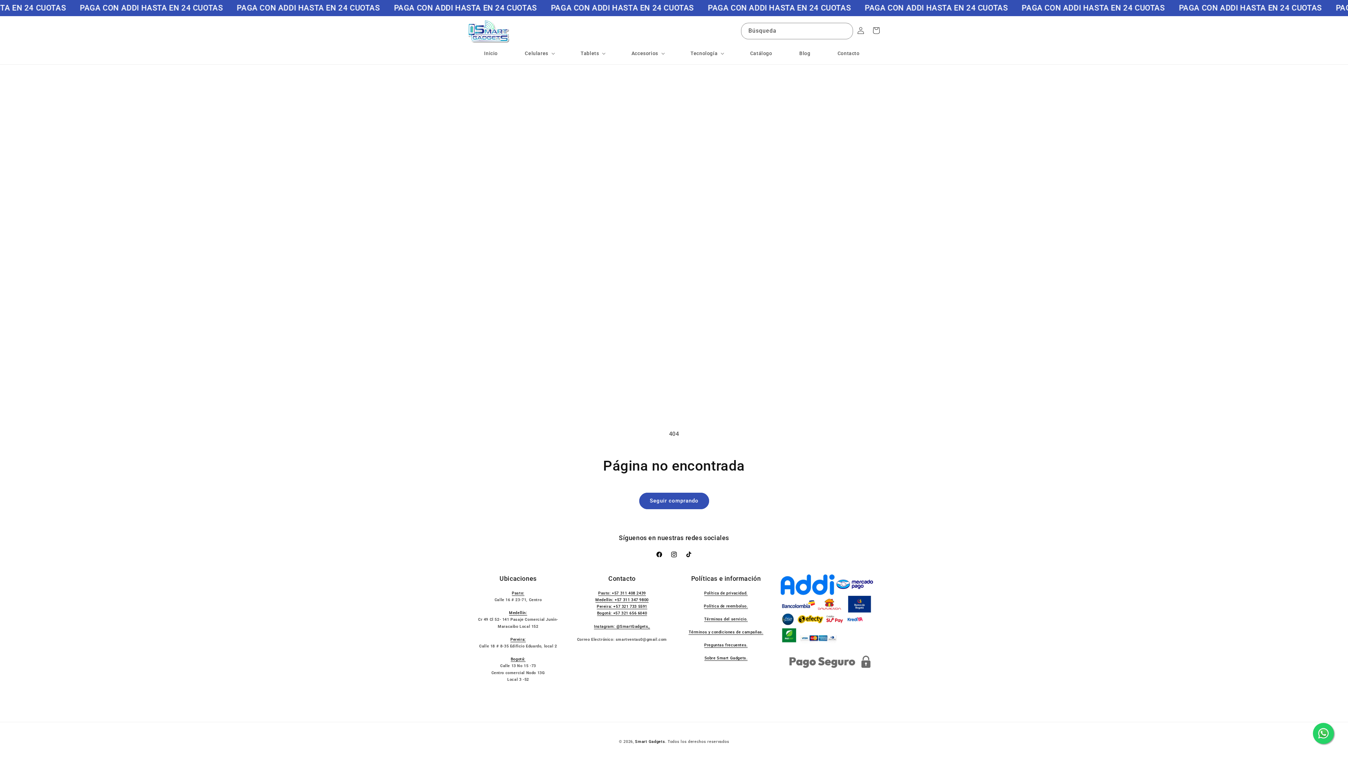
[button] (539, 53)
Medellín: (518, 613)
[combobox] (797, 31)
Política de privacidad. (726, 593)
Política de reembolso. (726, 606)
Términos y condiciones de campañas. (726, 632)
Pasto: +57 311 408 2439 (622, 593)
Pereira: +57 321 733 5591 (622, 606)
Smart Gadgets (650, 741)
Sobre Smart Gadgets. (726, 658)
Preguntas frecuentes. (726, 645)
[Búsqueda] (845, 31)
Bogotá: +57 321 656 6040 (622, 613)
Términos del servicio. (726, 619)
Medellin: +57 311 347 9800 (622, 600)
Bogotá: (518, 659)
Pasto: (518, 593)
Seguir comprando (674, 501)
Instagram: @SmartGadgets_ (622, 626)
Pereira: (518, 639)
